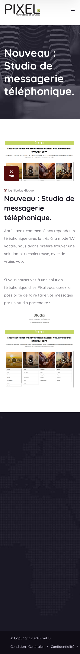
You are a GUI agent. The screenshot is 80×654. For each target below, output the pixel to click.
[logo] (24, 432)
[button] (40, 491)
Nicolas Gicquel (24, 190)
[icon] (34, 470)
